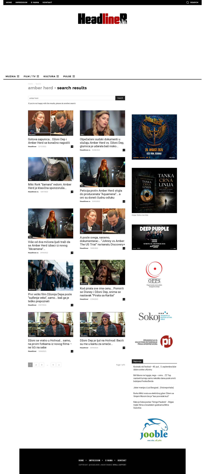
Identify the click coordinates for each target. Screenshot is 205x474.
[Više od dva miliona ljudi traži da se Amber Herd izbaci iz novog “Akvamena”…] (50, 223)
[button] (192, 2)
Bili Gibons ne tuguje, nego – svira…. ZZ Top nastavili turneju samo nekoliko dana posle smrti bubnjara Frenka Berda (154, 378)
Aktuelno (32, 134)
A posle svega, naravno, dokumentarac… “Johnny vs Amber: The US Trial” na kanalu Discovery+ (102, 241)
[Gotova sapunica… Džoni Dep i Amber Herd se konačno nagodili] (50, 123)
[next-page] (59, 365)
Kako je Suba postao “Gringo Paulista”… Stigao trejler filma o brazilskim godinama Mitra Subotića (153, 405)
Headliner (32, 146)
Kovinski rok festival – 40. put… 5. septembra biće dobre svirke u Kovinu (154, 368)
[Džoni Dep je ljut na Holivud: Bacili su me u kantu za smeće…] (102, 324)
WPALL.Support (119, 465)
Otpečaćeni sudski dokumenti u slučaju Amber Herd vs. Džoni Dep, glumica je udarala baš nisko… (102, 143)
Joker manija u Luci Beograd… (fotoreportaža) (153, 388)
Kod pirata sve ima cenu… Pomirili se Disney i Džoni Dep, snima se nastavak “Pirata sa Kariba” (102, 292)
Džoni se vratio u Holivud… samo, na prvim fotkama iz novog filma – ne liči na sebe (50, 344)
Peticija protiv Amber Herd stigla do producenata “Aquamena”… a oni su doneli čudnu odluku (101, 194)
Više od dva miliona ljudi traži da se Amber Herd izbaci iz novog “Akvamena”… (49, 245)
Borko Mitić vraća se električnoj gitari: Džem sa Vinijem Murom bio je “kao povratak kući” (153, 394)
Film (82, 134)
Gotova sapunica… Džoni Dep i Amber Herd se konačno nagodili (49, 141)
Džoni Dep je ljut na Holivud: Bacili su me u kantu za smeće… (102, 342)
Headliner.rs (85, 150)
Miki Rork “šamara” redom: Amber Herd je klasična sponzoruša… (49, 186)
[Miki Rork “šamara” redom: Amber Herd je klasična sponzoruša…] (50, 169)
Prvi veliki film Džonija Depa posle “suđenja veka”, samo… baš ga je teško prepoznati (50, 298)
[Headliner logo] (102, 18)
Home (30, 84)
